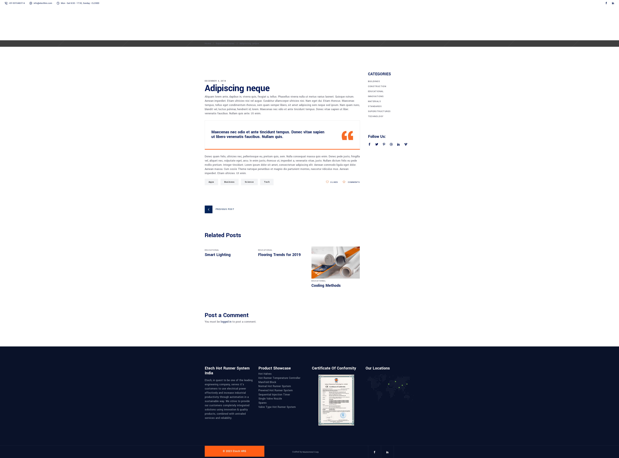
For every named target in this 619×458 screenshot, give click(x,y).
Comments (353, 182)
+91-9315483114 (17, 3)
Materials (374, 101)
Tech (267, 182)
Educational (212, 250)
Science (249, 182)
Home (208, 43)
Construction (377, 86)
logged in (226, 322)
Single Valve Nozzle (270, 398)
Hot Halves (265, 373)
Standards (375, 106)
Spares (262, 402)
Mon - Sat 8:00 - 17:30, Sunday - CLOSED (80, 3)
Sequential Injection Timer (274, 394)
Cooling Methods (326, 285)
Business (229, 182)
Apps (211, 182)
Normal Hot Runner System (274, 386)
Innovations (376, 96)
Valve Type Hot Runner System (277, 407)
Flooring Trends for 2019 (279, 254)
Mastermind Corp (311, 452)
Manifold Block (267, 382)
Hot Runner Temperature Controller (279, 378)
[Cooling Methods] (335, 262)
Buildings (374, 81)
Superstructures (225, 43)
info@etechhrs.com (43, 3)
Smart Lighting (218, 254)
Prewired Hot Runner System (275, 390)
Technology (375, 116)
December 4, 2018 (215, 80)
